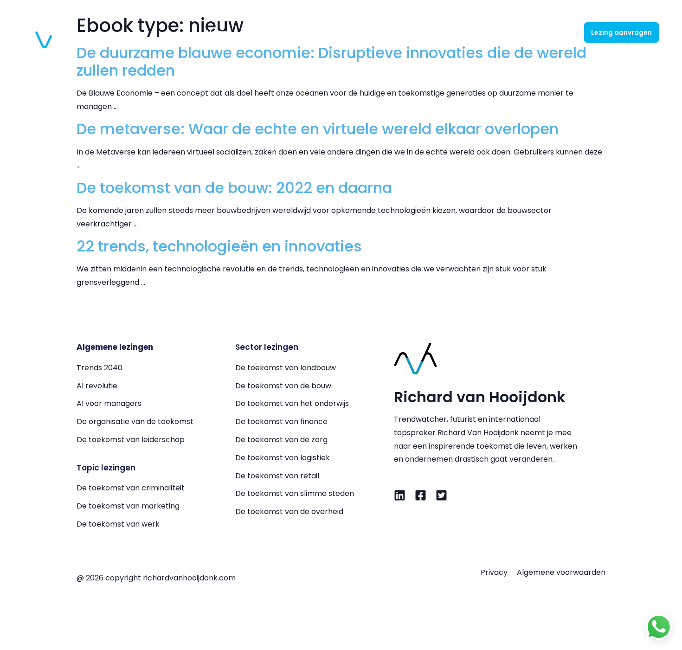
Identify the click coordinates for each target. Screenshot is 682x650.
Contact (545, 32)
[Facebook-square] (420, 495)
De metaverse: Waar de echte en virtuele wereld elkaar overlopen (318, 128)
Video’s (462, 32)
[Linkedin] (399, 495)
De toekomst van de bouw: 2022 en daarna (234, 187)
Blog (502, 32)
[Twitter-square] (441, 495)
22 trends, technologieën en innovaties (219, 246)
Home (217, 32)
